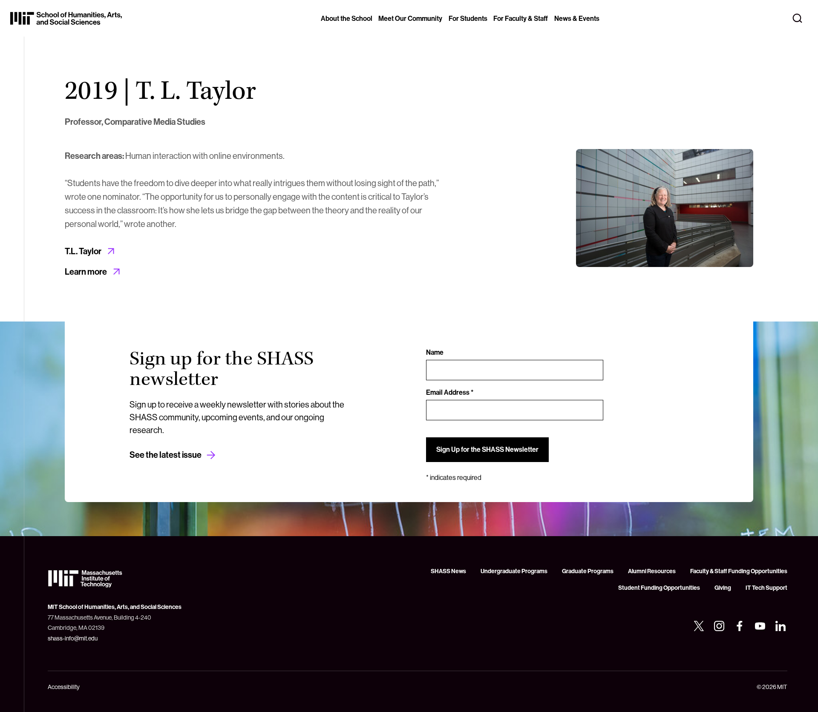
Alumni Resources (652, 571)
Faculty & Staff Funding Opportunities (738, 571)
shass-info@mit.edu (73, 638)
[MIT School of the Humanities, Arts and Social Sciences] (66, 18)
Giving (722, 587)
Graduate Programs (588, 571)
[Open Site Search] (797, 18)
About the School (346, 18)
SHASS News (448, 571)
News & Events (576, 18)
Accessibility (64, 687)
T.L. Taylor (83, 251)
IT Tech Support (766, 587)
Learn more (86, 271)
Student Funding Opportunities (659, 587)
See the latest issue (166, 454)
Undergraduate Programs (514, 571)
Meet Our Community (410, 18)
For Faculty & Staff (520, 18)
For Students (468, 18)
